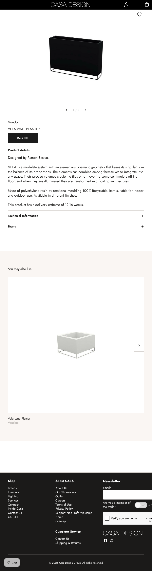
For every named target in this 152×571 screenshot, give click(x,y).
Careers (60, 500)
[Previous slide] (66, 110)
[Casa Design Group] (122, 533)
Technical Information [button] (23, 216)
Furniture (13, 492)
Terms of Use (63, 504)
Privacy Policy (64, 508)
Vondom (14, 122)
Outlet (59, 496)
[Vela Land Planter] (76, 345)
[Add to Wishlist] (139, 14)
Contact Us (15, 513)
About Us (61, 488)
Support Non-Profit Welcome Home (73, 515)
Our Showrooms (65, 492)
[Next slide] (85, 110)
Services (13, 500)
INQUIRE (22, 138)
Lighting (13, 496)
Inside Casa (15, 508)
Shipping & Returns (68, 543)
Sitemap (60, 521)
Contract (13, 504)
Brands (12, 488)
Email (107, 488)
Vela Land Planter (19, 419)
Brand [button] (12, 226)
